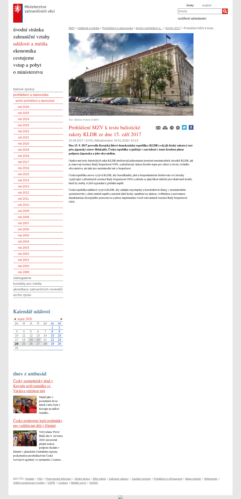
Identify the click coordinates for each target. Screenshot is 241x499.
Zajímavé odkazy (119, 478)
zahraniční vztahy (31, 36)
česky (190, 5)
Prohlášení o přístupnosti (168, 478)
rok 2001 (23, 260)
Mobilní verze (78, 482)
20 (38, 339)
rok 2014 (23, 180)
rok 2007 (23, 223)
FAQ (40, 478)
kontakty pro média (27, 283)
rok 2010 (23, 205)
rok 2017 (23, 162)
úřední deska (82, 478)
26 (31, 343)
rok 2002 (23, 254)
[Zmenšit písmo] (172, 128)
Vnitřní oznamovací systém (28, 482)
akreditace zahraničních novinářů (38, 289)
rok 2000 (23, 266)
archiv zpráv (22, 295)
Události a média (88, 28)
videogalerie (22, 278)
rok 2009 (23, 211)
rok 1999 (23, 272)
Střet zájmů (99, 478)
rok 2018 (23, 156)
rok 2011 (23, 198)
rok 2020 (23, 143)
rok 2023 (23, 125)
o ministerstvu (28, 71)
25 (23, 343)
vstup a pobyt (27, 64)
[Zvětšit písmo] (178, 128)
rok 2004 (23, 241)
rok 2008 (23, 217)
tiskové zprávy (23, 89)
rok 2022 (23, 131)
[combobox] (200, 11)
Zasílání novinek (141, 478)
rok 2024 (23, 119)
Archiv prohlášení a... (149, 28)
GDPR (51, 482)
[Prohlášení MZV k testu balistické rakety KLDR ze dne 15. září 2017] (131, 117)
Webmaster (210, 478)
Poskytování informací (58, 478)
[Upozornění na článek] (158, 128)
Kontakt (29, 478)
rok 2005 (23, 235)
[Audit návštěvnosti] (120, 497)
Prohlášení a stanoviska (117, 28)
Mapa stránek (193, 478)
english (207, 5)
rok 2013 (23, 186)
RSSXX (93, 482)
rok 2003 (23, 247)
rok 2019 (23, 149)
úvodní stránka (28, 29)
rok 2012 (23, 192)
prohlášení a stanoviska (30, 95)
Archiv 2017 (173, 28)
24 (16, 343)
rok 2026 (23, 107)
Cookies (63, 482)
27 (38, 343)
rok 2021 (23, 137)
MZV (72, 28)
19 (31, 339)
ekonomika (24, 50)
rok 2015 (23, 174)
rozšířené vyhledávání (192, 18)
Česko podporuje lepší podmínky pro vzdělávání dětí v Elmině (37, 423)
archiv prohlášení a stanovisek (35, 100)
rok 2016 (23, 168)
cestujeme (23, 57)
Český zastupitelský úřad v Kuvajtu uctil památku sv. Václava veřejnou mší (33, 385)
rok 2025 (23, 113)
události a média (30, 43)
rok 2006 (23, 229)
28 (45, 343)
